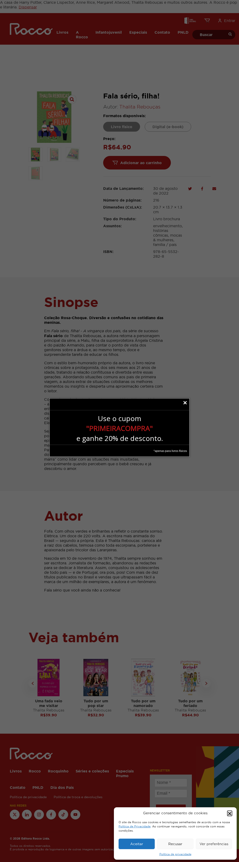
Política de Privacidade (135, 826)
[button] (229, 813)
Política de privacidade (175, 854)
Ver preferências (214, 844)
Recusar (175, 844)
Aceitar (136, 844)
